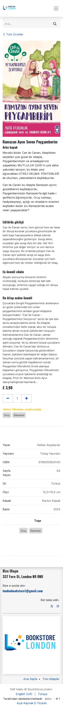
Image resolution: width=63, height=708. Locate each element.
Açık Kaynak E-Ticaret (31, 703)
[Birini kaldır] (8, 398)
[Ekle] (26, 398)
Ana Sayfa (30, 679)
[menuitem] (24, 694)
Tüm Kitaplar (51, 679)
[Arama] (54, 24)
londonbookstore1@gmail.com (23, 591)
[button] (4, 405)
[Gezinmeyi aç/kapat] (56, 8)
